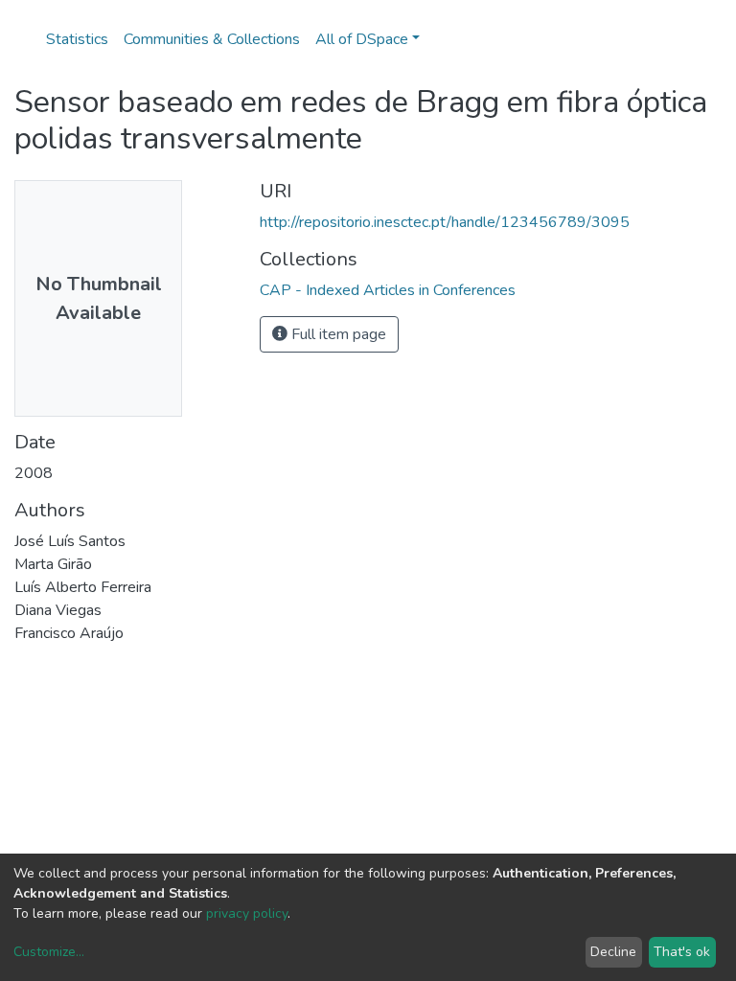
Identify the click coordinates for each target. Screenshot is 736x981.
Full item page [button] (337, 334)
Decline (613, 952)
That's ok (682, 952)
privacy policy (247, 913)
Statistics (77, 39)
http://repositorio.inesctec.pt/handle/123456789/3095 (445, 222)
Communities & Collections (212, 39)
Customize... (48, 952)
